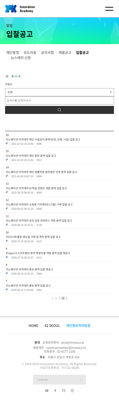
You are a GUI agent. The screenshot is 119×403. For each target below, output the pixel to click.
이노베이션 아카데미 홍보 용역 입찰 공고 (28, 285)
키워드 (8, 84)
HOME (33, 325)
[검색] (59, 110)
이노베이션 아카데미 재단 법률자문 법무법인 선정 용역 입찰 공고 (41, 172)
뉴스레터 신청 (21, 57)
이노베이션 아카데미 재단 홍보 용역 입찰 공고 (31, 155)
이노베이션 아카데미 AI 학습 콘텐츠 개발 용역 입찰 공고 (36, 188)
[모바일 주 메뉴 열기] (109, 9)
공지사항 (47, 52)
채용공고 (65, 52)
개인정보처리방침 (78, 325)
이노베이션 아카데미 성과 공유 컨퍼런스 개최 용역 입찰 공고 (39, 220)
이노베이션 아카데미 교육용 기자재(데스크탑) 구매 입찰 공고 (39, 204)
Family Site (42, 379)
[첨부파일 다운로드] (7, 143)
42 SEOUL (52, 325)
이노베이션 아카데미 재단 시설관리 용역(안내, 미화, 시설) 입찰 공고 (43, 139)
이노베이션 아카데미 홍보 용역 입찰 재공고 (29, 269)
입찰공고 (82, 52)
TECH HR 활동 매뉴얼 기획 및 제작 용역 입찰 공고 (33, 236)
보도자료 (30, 52)
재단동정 (12, 52)
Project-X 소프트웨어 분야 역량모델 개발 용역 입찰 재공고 (38, 253)
